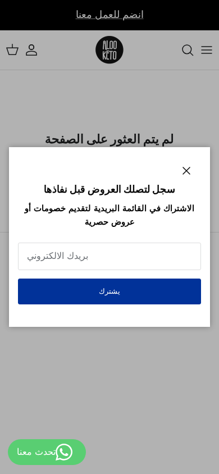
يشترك (109, 291)
